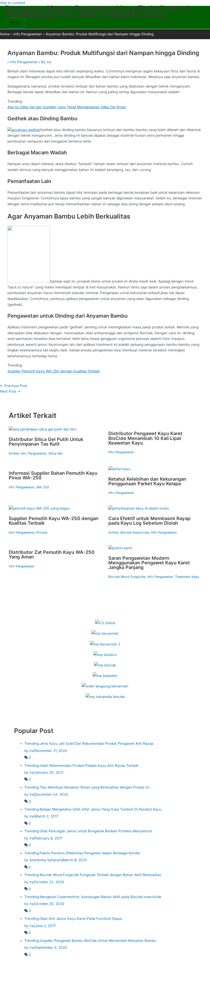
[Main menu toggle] (15, 23)
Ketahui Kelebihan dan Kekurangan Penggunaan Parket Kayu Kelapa (147, 481)
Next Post (10, 391)
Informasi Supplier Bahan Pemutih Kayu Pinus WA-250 (53, 475)
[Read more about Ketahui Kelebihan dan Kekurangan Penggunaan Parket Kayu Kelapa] (119, 469)
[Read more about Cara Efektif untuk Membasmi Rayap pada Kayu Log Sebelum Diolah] (138, 508)
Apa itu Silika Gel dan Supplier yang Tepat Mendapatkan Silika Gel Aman (66, 107)
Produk (41, 532)
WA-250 (42, 487)
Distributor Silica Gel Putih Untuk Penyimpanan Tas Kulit (46, 441)
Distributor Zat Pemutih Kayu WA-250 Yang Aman (51, 554)
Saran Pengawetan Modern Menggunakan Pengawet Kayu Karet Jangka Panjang (149, 562)
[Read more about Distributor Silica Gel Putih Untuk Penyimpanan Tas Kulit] (43, 429)
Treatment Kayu (187, 577)
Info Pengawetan (24, 62)
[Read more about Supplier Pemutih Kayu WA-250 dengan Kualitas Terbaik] (39, 508)
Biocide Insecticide (134, 532)
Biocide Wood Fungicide (126, 577)
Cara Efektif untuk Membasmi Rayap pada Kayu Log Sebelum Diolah (149, 520)
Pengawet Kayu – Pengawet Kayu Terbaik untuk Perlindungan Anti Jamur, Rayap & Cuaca (98, 11)
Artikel (14, 453)
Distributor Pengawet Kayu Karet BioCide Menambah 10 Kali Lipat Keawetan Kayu (145, 437)
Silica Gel (55, 453)
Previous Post (13, 386)
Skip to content (12, 3)
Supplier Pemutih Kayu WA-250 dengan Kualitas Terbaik (53, 371)
